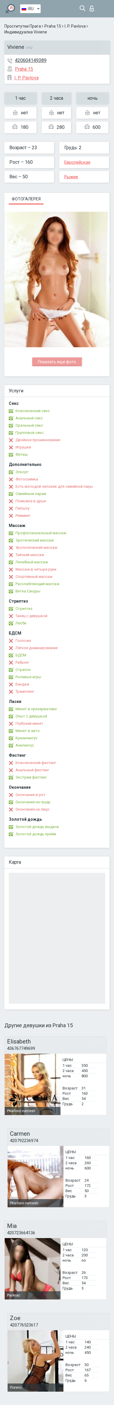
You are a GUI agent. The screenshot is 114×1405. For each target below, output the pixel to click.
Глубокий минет (29, 723)
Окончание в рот (30, 795)
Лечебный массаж (31, 562)
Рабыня (22, 662)
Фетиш (21, 454)
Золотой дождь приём (35, 834)
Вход (93, 6)
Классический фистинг (35, 763)
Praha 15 (52, 26)
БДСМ (20, 655)
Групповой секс (29, 432)
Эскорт (22, 472)
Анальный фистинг (32, 770)
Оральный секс (29, 425)
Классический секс (32, 411)
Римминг (22, 515)
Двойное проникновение (37, 440)
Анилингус (24, 745)
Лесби (20, 623)
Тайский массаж (29, 555)
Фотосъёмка (26, 479)
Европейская (77, 162)
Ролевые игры (28, 677)
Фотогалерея (26, 199)
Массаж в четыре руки (35, 569)
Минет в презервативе (36, 709)
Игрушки (23, 447)
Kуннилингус (26, 738)
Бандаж (22, 684)
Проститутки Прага (22, 26)
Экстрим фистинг (31, 777)
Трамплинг (24, 691)
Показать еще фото (57, 361)
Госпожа (23, 640)
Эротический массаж (34, 540)
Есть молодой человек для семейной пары (54, 486)
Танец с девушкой (31, 616)
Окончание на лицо (32, 809)
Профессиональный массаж (40, 533)
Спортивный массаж (33, 576)
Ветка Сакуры (27, 591)
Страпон (23, 669)
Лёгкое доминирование (36, 648)
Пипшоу (22, 508)
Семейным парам (30, 494)
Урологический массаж (36, 547)
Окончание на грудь (33, 802)
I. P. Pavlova (75, 26)
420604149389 (30, 60)
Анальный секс (29, 418)
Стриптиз (23, 608)
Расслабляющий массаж (37, 584)
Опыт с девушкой (31, 716)
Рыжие (71, 176)
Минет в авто (27, 731)
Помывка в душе (30, 501)
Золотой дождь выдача (37, 827)
